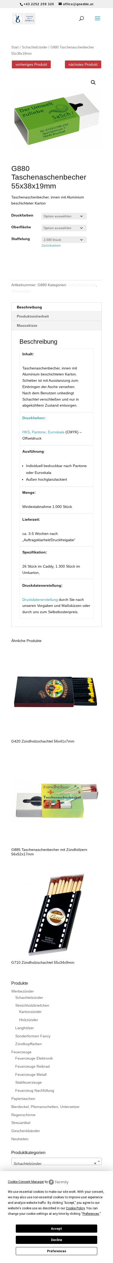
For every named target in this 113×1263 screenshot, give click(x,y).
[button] (93, 82)
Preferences (56, 1251)
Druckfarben (22, 215)
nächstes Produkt (83, 64)
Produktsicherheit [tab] (33, 316)
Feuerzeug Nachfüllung (34, 1090)
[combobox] (56, 1161)
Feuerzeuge (21, 1052)
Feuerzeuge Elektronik (34, 1058)
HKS (26, 432)
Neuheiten (19, 1139)
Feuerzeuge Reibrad (32, 1066)
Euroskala (56, 432)
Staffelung (20, 239)
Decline (56, 1240)
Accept (56, 1229)
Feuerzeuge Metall (31, 1074)
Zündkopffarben (28, 1044)
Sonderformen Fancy (32, 1036)
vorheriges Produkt (31, 64)
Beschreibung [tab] (29, 307)
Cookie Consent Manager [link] (26, 1182)
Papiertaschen (23, 1098)
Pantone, (39, 432)
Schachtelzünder (34, 47)
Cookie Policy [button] (75, 1208)
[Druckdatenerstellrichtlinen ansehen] (58, 599)
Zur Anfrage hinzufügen (44, 263)
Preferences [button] (91, 1214)
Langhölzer (24, 1028)
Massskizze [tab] (27, 325)
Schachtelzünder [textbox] (55, 1163)
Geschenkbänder (25, 1131)
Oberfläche (21, 227)
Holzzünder (28, 1020)
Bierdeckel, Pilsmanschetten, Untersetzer (45, 1107)
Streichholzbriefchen (32, 1005)
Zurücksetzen (51, 245)
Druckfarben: (34, 418)
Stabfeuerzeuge (28, 1082)
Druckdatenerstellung (40, 599)
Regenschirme (23, 1115)
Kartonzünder (30, 1012)
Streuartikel (20, 291)
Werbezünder (22, 991)
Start (15, 47)
